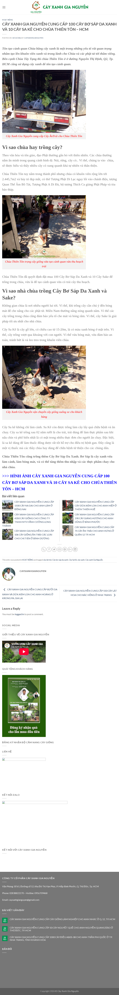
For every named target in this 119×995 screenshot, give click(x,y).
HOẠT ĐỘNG (7, 20)
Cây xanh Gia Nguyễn (94, 560)
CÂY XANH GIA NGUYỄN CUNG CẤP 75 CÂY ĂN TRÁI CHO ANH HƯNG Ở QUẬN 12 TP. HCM (94, 531)
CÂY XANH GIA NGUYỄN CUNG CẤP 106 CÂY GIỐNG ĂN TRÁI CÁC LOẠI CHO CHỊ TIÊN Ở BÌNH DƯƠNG (34, 534)
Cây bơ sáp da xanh (60, 560)
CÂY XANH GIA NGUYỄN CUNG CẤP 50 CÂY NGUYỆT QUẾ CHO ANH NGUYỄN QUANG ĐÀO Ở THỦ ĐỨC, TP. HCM (61, 929)
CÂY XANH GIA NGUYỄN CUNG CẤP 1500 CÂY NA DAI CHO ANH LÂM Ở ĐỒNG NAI (34, 505)
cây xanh (81, 560)
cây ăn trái (47, 560)
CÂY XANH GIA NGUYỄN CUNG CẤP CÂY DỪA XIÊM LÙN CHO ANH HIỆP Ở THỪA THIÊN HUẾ (96, 505)
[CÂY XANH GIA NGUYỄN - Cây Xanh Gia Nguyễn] (59, 7)
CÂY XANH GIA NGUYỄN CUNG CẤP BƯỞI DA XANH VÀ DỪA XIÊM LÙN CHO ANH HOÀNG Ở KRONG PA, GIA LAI (29, 593)
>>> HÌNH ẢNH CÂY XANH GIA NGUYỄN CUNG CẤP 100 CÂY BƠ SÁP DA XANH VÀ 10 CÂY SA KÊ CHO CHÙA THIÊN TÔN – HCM (59, 482)
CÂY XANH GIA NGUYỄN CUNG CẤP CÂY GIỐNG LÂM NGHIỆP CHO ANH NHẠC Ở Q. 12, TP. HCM (62, 919)
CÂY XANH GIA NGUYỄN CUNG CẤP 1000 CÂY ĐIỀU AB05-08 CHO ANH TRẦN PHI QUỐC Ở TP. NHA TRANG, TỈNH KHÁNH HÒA (61, 938)
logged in (19, 614)
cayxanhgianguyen (33, 38)
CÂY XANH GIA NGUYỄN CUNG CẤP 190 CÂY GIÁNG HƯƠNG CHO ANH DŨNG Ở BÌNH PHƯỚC (94, 518)
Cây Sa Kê (73, 560)
